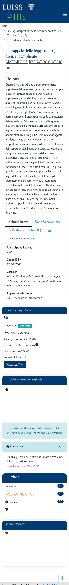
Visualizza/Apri (14, 364)
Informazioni (17, 446)
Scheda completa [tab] (47, 222)
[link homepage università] (15, 16)
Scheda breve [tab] (18, 222)
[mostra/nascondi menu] (65, 16)
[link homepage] (20, 6)
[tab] (49, 230)
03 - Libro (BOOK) (17, 35)
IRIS (4, 26)
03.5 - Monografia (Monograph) (25, 40)
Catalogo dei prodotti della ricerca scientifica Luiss (34, 31)
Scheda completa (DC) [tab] (25, 230)
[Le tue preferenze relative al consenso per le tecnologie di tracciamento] (62, 578)
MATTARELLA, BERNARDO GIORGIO (34, 62)
